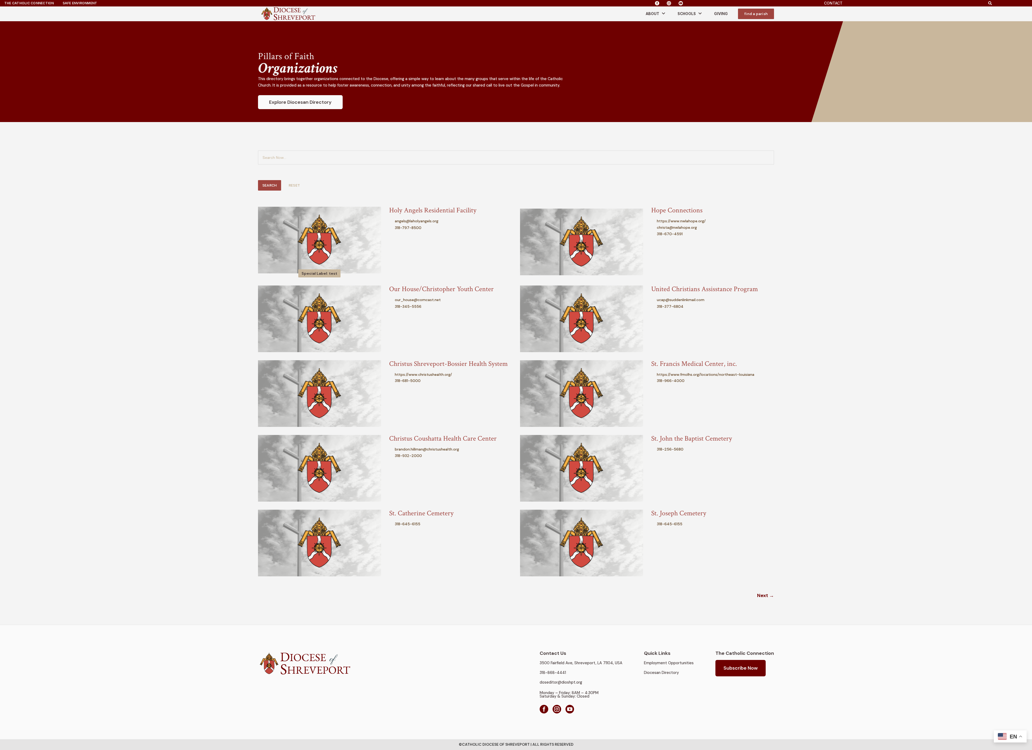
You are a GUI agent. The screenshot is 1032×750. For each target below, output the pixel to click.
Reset (294, 185)
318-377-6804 (670, 306)
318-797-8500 (408, 227)
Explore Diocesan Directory (300, 102)
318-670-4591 (670, 233)
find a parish (756, 14)
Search (269, 185)
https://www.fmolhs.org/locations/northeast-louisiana (705, 374)
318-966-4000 (671, 380)
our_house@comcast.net (418, 299)
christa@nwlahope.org (677, 227)
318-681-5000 (408, 380)
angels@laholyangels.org (416, 221)
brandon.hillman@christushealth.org (427, 449)
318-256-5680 (670, 449)
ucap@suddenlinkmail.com (680, 299)
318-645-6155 (407, 524)
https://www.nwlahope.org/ (681, 221)
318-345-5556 (408, 306)
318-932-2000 (408, 455)
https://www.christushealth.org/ (423, 374)
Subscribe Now (740, 668)
